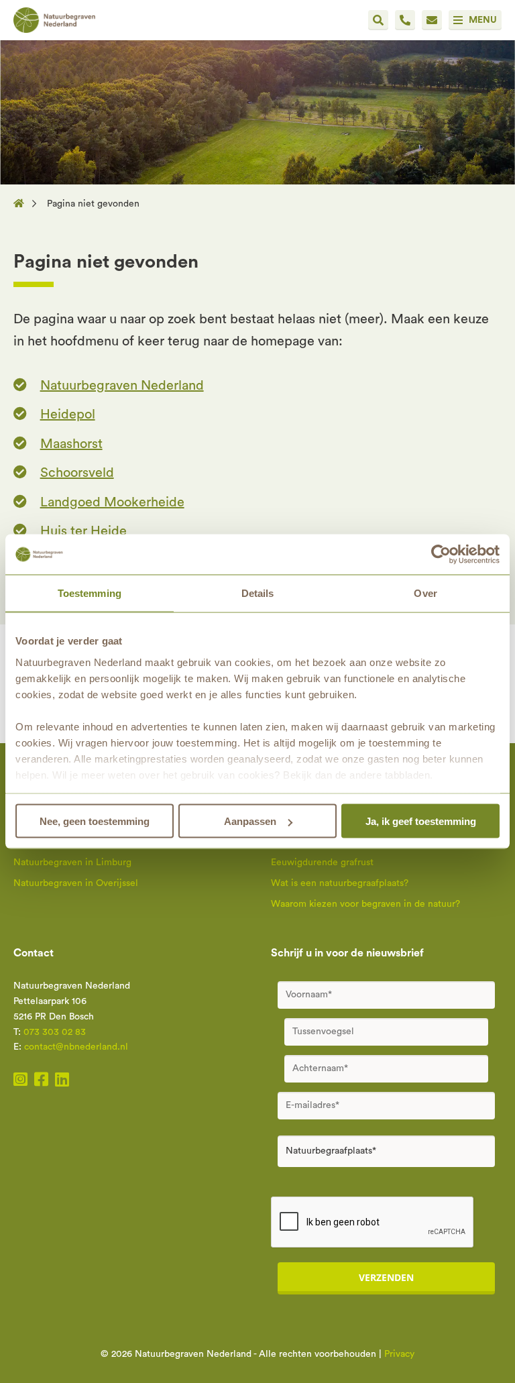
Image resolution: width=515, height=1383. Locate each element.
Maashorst (71, 444)
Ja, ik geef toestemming (420, 821)
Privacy (399, 1354)
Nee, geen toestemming (95, 821)
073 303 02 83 (54, 1032)
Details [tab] (257, 593)
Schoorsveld (77, 473)
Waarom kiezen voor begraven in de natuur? (365, 904)
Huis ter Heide (83, 531)
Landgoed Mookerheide (112, 502)
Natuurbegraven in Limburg (72, 862)
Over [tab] (425, 593)
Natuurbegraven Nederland (122, 385)
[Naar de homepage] (22, 204)
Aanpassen (250, 821)
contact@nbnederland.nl (76, 1047)
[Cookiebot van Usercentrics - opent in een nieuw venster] (441, 555)
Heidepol (67, 414)
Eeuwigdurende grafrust (322, 862)
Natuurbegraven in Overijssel (75, 883)
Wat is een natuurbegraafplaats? (339, 883)
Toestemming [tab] (89, 593)
